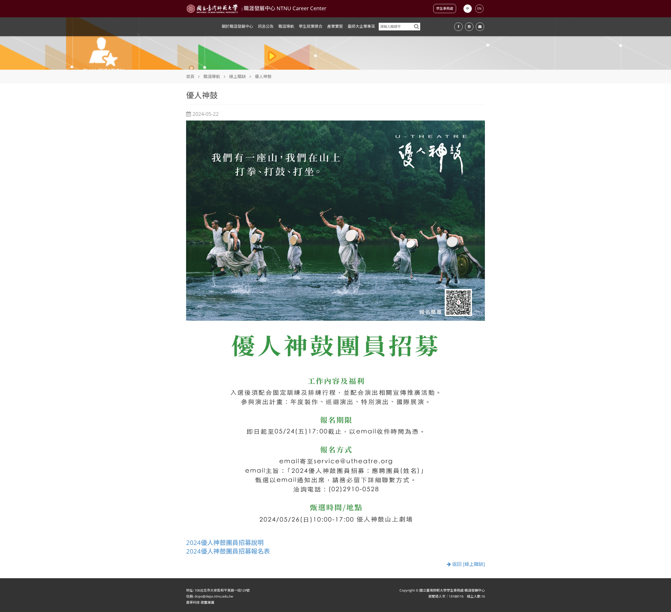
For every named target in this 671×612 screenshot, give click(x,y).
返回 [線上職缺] (468, 564)
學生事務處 (444, 8)
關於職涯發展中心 (237, 26)
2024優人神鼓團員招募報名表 (228, 551)
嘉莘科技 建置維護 (200, 602)
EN (479, 8)
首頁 (190, 76)
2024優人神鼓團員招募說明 (225, 542)
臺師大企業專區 (361, 26)
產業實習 (335, 26)
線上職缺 (237, 76)
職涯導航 (286, 26)
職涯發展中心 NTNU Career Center (285, 8)
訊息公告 (266, 26)
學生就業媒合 (310, 26)
